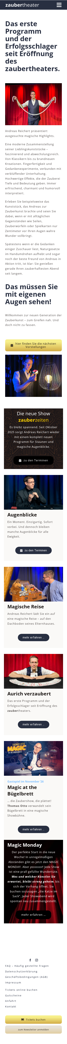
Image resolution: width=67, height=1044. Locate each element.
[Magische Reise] (33, 568)
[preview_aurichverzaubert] (33, 655)
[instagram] (36, 960)
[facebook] (30, 960)
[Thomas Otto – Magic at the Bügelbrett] (33, 742)
